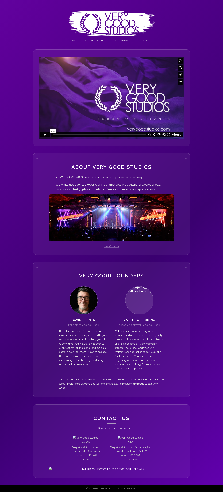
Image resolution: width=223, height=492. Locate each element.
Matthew (119, 331)
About (76, 40)
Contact (145, 40)
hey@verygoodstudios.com (111, 428)
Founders (122, 40)
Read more (111, 246)
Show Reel (98, 40)
